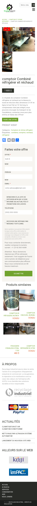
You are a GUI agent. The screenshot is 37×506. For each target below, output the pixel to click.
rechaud (29, 132)
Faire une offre (10, 120)
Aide (3, 494)
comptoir (22, 132)
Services (5, 489)
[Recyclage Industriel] (10, 8)
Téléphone (9, 208)
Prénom (8, 172)
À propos (5, 487)
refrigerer (5, 135)
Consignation (7, 492)
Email (7, 184)
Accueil (4, 19)
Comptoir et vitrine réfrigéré (21, 130)
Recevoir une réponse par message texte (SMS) (17, 222)
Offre (8, 155)
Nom (6, 164)
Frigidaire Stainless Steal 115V (12, 348)
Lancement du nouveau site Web (16, 441)
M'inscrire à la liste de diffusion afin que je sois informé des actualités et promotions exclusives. (17, 200)
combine (14, 132)
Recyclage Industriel (16, 502)
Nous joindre (7, 497)
